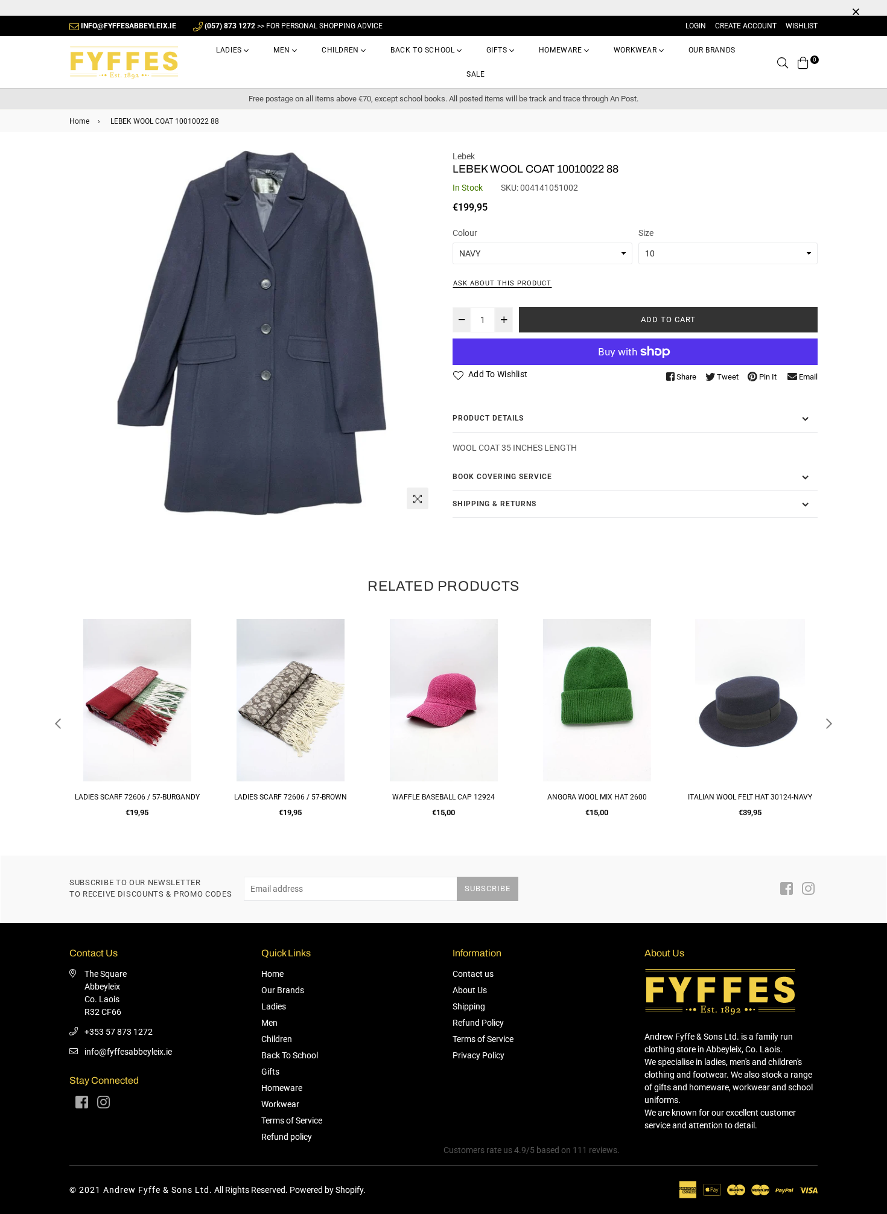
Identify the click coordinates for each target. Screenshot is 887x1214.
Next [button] (829, 723)
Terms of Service (291, 1120)
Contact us (473, 974)
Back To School (423, 50)
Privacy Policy (478, 1055)
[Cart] (803, 62)
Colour (465, 233)
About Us (470, 990)
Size (645, 233)
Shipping (469, 1006)
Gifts (498, 50)
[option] (251, 332)
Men (282, 50)
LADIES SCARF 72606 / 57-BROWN (137, 797)
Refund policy (286, 1137)
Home (79, 121)
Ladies (230, 50)
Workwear (636, 50)
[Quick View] (191, 647)
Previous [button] (58, 723)
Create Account (746, 26)
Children (341, 50)
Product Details (488, 418)
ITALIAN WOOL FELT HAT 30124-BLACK (750, 797)
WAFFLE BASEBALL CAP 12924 (290, 797)
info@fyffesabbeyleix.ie (128, 1052)
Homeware (561, 50)
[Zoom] (417, 498)
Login (695, 26)
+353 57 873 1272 (118, 1032)
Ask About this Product (502, 283)
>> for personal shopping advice (294, 26)
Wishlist (802, 26)
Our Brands (712, 50)
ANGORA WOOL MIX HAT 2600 (444, 797)
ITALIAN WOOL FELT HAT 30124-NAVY (597, 797)
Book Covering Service (502, 476)
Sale (475, 74)
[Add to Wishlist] (191, 671)
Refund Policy (478, 1023)
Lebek (464, 156)
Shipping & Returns (494, 504)
